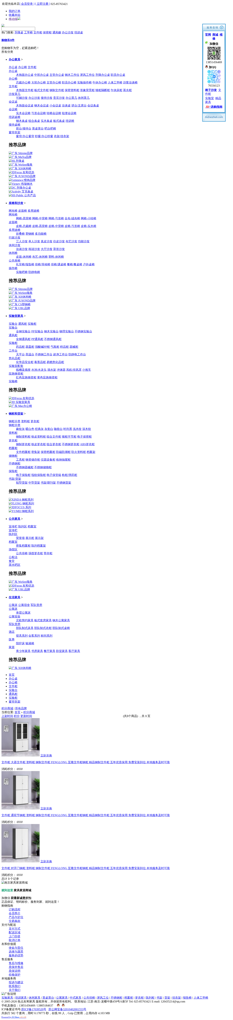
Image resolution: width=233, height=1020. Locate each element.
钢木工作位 (72, 74)
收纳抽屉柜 (63, 459)
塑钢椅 (29, 233)
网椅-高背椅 (23, 218)
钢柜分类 (14, 421)
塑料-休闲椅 (56, 256)
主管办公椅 (54, 82)
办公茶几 (71, 97)
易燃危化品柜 (55, 362)
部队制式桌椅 (61, 628)
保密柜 (47, 32)
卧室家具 (62, 651)
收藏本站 (14, 14)
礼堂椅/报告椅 (25, 264)
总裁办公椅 (23, 82)
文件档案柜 (23, 451)
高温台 (29, 354)
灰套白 (48, 428)
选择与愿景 (16, 951)
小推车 (86, 369)
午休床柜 (116, 90)
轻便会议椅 (69, 113)
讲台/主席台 (79, 105)
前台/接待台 (23, 128)
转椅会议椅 (54, 113)
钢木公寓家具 (61, 620)
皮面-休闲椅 (23, 256)
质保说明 (14, 970)
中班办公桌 (41, 74)
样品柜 (64, 346)
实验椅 (13, 381)
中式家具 (75, 997)
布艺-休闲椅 (40, 256)
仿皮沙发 (59, 241)
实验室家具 (16, 315)
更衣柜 (35, 421)
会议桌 (13, 101)
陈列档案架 (38, 545)
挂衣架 (176, 997)
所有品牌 (21, 708)
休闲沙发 (14, 245)
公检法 (13, 557)
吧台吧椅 (50, 128)
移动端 (13, 18)
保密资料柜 (72, 90)
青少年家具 (23, 651)
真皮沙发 (46, 241)
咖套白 (58, 428)
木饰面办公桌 (24, 74)
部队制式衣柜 (43, 628)
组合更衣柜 (54, 444)
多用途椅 (33, 210)
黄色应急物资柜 (47, 377)
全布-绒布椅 (72, 218)
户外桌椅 (89, 264)
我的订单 (14, 11)
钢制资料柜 (23, 436)
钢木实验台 (51, 331)
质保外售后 (16, 966)
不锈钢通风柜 (53, 339)
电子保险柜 (23, 474)
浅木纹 (77, 428)
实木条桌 (46, 120)
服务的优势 (16, 955)
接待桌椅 (14, 124)
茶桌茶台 (38, 128)
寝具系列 (22, 635)
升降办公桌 (102, 74)
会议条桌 (93, 105)
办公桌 (13, 67)
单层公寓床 (23, 612)
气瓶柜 (55, 346)
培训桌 (78, 32)
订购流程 (14, 909)
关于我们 (14, 990)
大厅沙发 (46, 249)
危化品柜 (14, 358)
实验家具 (7, 997)
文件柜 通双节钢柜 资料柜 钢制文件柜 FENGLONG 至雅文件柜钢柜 (85, 815)
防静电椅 (34, 272)
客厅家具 (74, 651)
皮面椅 (22, 210)
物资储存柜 (32, 459)
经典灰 (39, 428)
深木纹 (86, 428)
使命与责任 (16, 947)
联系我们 (14, 986)
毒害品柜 (40, 362)
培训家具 (21, 997)
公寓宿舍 (24, 605)
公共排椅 (22, 553)
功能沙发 (84, 241)
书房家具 (37, 651)
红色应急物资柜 (26, 377)
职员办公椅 (69, 82)
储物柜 (13, 455)
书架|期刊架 (48, 482)
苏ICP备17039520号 (33, 1009)
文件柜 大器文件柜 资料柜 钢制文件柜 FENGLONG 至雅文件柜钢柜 (85, 762)
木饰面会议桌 (24, 105)
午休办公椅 (99, 82)
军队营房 (36, 605)
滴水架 (51, 369)
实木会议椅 (23, 113)
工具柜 (20, 459)
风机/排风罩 (74, 369)
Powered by (13, 1017)
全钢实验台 (23, 331)
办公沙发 (68, 32)
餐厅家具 (49, 651)
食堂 (12, 561)
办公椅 (22, 67)
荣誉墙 (20, 537)
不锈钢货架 (64, 482)
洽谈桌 (66, 105)
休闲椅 (13, 252)
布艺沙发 (71, 241)
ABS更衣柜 (87, 444)
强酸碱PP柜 (42, 346)
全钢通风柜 (23, 339)
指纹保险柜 (38, 474)
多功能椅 (41, 233)
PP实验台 (37, 331)
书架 (159, 997)
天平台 (20, 354)
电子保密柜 (84, 436)
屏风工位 (103, 997)
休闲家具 (34, 997)
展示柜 (29, 537)
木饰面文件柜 (24, 90)
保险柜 (13, 471)
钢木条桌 (22, 120)
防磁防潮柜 (63, 451)
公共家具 (14, 518)
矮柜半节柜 (69, 436)
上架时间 (7, 716)
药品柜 (20, 346)
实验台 (13, 323)
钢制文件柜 (57, 90)
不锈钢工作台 (43, 354)
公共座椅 (14, 260)
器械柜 (74, 346)
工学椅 (28, 32)
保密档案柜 (48, 451)
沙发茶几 (14, 94)
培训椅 (70, 120)
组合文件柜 (54, 436)
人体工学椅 (115, 82)
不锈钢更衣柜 (70, 444)
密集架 (35, 451)
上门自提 (14, 936)
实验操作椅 (84, 82)
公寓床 (13, 605)
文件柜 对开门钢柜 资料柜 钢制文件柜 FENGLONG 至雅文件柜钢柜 (85, 868)
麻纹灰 (20, 428)
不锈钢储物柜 (43, 467)
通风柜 (22, 323)
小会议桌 (55, 105)
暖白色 (29, 428)
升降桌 (19, 32)
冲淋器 (61, 369)
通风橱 (56, 32)
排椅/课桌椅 (58, 264)
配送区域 (14, 932)
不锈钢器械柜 (24, 467)
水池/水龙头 (39, 369)
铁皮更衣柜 (38, 444)
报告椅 (187, 997)
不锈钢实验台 (83, 331)
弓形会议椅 (38, 113)
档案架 (91, 451)
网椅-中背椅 (40, 218)
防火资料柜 (78, 451)
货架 (167, 997)
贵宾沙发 (59, 97)
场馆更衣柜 (35, 553)
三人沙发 (22, 241)
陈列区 (22, 526)
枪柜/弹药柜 (69, 474)
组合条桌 (34, 120)
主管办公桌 (57, 74)
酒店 (12, 631)
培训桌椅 (14, 117)
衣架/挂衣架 (61, 136)
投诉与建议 (16, 982)
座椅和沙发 (16, 203)
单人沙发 (34, 241)
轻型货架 (22, 482)
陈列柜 (150, 997)
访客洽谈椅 (130, 82)
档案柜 (13, 448)
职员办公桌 (118, 74)
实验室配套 (16, 365)
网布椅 (13, 210)
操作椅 (13, 268)
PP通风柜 (37, 339)
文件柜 (37, 32)
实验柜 (32, 323)
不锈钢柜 (14, 463)
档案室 (32, 526)
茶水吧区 (14, 564)
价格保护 (14, 974)
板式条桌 (59, 120)
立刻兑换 (46, 755)
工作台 (13, 350)
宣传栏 (13, 526)
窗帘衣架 (14, 132)
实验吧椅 (22, 272)
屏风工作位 (87, 74)
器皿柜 (29, 346)
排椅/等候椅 (42, 264)
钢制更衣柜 (23, 444)
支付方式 (14, 928)
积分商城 (7, 708)
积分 (17, 716)
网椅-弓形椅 (56, 218)
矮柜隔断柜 (102, 90)
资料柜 (25, 421)
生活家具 (14, 597)
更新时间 (26, 716)
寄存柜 (48, 553)
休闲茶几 (84, 97)
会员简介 (14, 913)
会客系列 (34, 635)
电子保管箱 (54, 474)
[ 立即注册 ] (42, 3)
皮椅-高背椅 (40, 226)
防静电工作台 (77, 354)
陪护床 (20, 643)
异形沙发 (59, 249)
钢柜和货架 (16, 413)
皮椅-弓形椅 (72, 226)
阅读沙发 (34, 249)
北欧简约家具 (24, 620)
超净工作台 (60, 354)
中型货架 (34, 482)
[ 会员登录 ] (26, 3)
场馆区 (13, 549)
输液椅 (29, 643)
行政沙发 (14, 237)
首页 (12, 674)
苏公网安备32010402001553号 (67, 1009)
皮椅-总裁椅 (23, 226)
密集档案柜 (23, 545)
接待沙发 (46, 97)
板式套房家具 (43, 620)
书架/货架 (15, 478)
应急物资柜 (16, 373)
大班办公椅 (38, 82)
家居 (12, 647)
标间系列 (46, 635)
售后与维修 (16, 963)
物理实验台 (66, 331)
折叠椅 (20, 233)
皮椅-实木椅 (88, 226)
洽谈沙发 (22, 249)
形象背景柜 (87, 90)
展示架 (39, 537)
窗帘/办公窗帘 (25, 136)
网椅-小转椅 (88, 218)
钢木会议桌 (41, 105)
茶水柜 (127, 90)
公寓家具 (62, 997)
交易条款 (14, 920)
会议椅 (13, 109)
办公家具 (14, 59)
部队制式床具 (24, 628)
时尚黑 (67, 428)
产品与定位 (16, 917)
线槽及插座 (23, 369)
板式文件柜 (41, 90)
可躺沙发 (22, 97)
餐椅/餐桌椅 (74, 264)
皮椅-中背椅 (56, 226)
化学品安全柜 (24, 362)
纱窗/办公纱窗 (44, 136)
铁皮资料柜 (38, 436)
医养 (12, 639)
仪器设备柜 (48, 459)
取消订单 (14, 940)
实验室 (209, 98)
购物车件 (8, 40)
